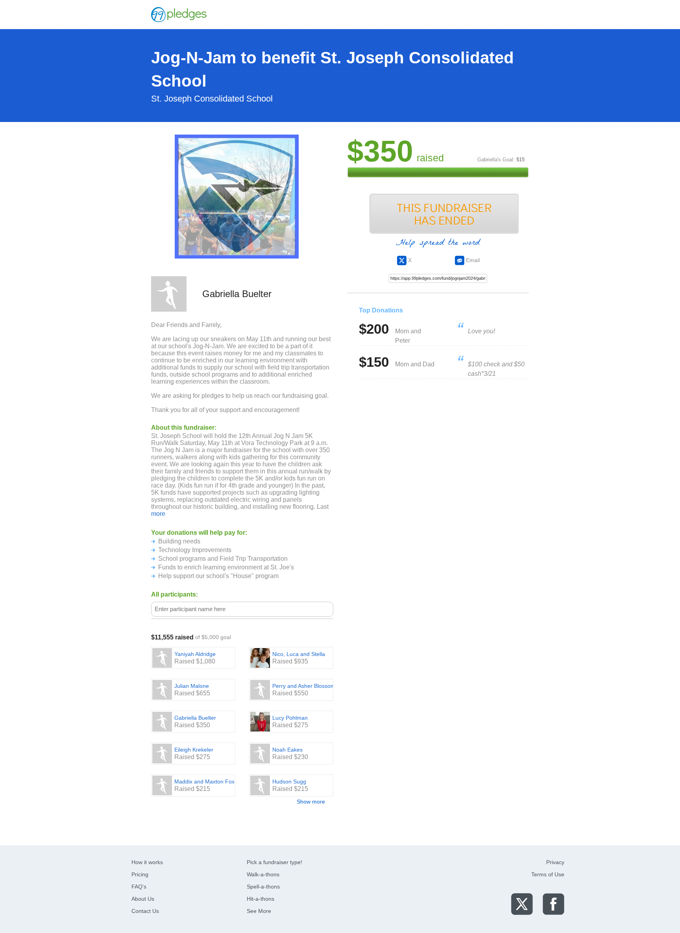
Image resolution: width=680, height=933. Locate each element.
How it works (147, 862)
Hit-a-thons (260, 899)
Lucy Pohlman (290, 718)
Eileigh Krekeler (193, 749)
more (158, 513)
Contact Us (145, 911)
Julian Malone (191, 686)
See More (259, 911)
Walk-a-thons (263, 874)
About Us (142, 899)
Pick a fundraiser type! (274, 862)
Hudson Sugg (289, 781)
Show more (311, 801)
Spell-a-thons (263, 886)
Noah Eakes (287, 749)
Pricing (139, 874)
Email (472, 260)
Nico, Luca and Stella (298, 654)
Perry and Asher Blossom (303, 686)
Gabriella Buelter (195, 718)
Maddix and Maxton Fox (204, 781)
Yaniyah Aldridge (195, 654)
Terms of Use (547, 874)
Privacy (555, 862)
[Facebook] (553, 903)
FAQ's (138, 886)
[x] (522, 903)
